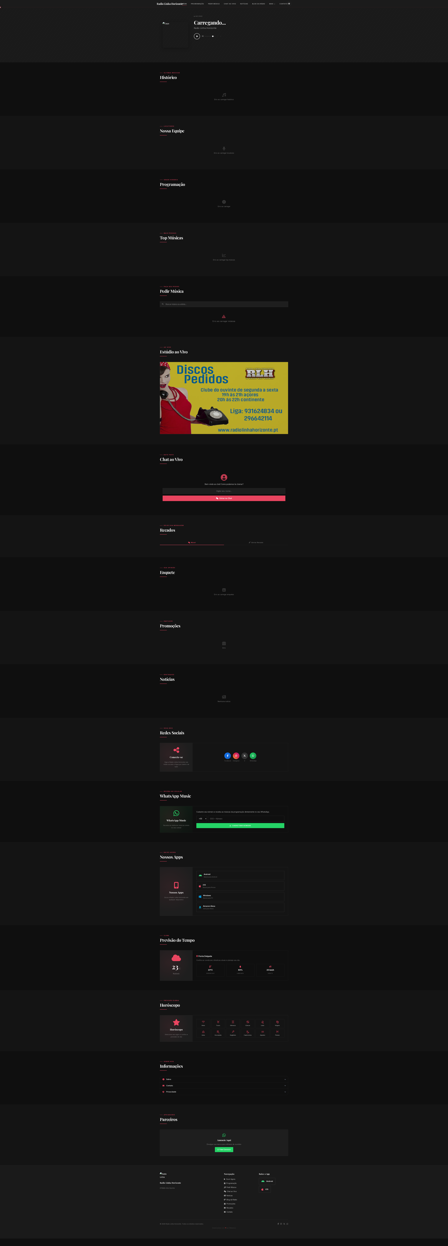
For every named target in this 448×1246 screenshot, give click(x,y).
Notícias (244, 4)
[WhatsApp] (253, 756)
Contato (284, 4)
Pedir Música (214, 4)
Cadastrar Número (241, 825)
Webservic (232, 1228)
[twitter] (284, 1223)
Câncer (247, 1023)
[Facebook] (227, 756)
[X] (244, 756)
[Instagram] (236, 756)
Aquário (262, 1033)
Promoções (231, 1204)
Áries (203, 1023)
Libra (203, 1033)
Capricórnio (248, 1033)
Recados (230, 1208)
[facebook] (278, 1223)
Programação (197, 4)
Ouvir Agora (230, 1179)
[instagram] (281, 1223)
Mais (271, 4)
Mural (193, 542)
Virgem (277, 1023)
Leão (262, 1023)
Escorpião (218, 1033)
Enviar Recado (257, 542)
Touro (218, 1023)
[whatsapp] (287, 1223)
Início (184, 4)
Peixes (277, 1033)
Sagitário (233, 1033)
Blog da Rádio (258, 4)
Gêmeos (233, 1023)
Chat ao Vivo (230, 4)
